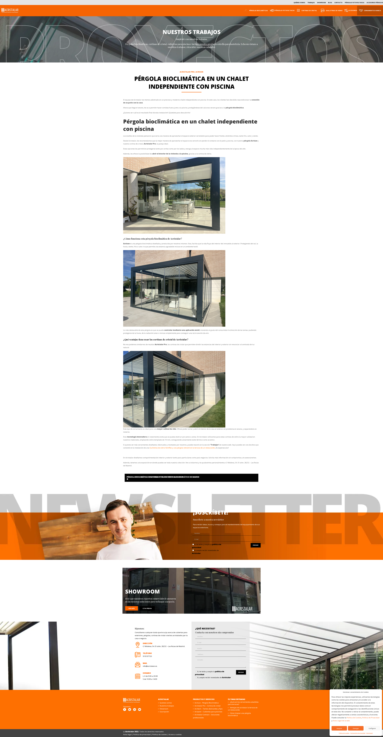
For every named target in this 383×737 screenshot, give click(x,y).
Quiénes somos (166, 703)
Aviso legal (127, 734)
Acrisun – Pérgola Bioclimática (207, 703)
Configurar (372, 728)
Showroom (164, 709)
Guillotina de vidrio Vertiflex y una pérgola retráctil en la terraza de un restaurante (182, 448)
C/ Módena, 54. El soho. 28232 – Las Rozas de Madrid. (164, 646)
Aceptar (339, 728)
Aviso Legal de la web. (341, 720)
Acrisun (199, 72)
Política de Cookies (354, 717)
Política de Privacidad (370, 717)
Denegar (356, 728)
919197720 (147, 656)
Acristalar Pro (187, 72)
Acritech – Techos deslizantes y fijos (209, 709)
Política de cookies (344, 733)
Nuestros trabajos (167, 706)
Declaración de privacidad (357, 733)
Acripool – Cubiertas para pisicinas (208, 711)
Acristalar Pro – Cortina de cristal (208, 706)
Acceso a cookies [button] (175, 734)
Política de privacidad (142, 734)
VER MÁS (131, 608)
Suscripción (164, 711)
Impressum (369, 733)
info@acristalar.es (150, 666)
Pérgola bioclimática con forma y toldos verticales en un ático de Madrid (163, 477)
